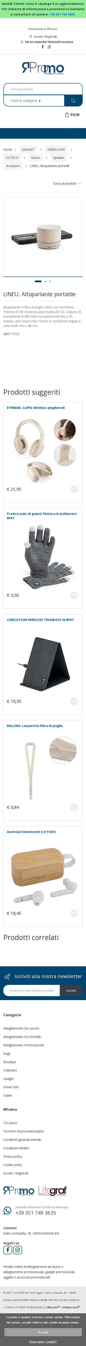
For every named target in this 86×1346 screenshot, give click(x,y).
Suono (35, 157)
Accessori (13, 166)
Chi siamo (10, 1123)
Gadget (8, 1079)
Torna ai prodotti (65, 183)
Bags (6, 1053)
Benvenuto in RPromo (43, 29)
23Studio (53, 1307)
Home (7, 149)
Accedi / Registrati (45, 36)
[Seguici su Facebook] (43, 47)
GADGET (28, 149)
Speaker (58, 157)
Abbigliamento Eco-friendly (22, 1037)
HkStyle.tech (71, 1307)
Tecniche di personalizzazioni (23, 1131)
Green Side (11, 1087)
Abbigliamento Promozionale (23, 1045)
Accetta (43, 1332)
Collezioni (10, 1070)
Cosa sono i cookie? (43, 1341)
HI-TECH (12, 157)
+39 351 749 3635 (62, 14)
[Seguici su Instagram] (50, 47)
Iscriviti (71, 990)
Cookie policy (12, 1165)
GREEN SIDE (56, 149)
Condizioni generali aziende (22, 1139)
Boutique (9, 1062)
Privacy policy (12, 1156)
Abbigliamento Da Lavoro (21, 1028)
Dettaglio (74, 489)
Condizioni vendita (16, 1148)
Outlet (7, 1095)
